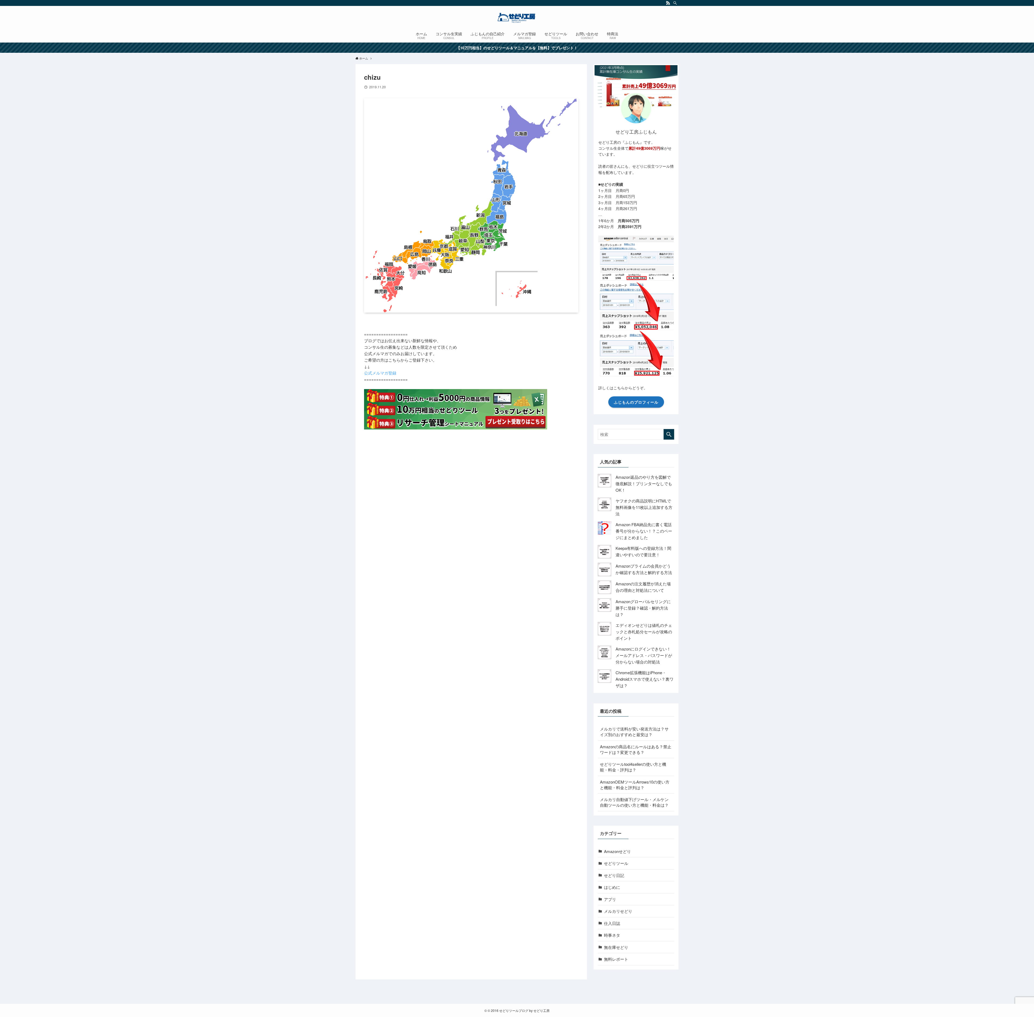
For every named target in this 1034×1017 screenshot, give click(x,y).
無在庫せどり (616, 947)
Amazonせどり (617, 851)
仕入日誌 (612, 923)
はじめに (612, 887)
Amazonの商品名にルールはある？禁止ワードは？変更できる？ (635, 749)
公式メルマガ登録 (380, 373)
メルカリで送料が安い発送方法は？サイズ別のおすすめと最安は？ (634, 731)
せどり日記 (614, 875)
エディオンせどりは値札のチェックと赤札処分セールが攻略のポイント (644, 631)
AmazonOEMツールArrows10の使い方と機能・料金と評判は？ (634, 784)
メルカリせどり (618, 911)
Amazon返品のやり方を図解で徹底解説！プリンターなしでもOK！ (644, 483)
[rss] (668, 3)
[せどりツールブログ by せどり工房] (517, 17)
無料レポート (616, 959)
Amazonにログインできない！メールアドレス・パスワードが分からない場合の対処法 (644, 655)
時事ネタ (612, 935)
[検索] (675, 3)
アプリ (610, 899)
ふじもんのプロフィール (636, 402)
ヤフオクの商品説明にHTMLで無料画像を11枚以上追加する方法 (644, 507)
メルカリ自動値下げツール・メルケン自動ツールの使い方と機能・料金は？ (634, 802)
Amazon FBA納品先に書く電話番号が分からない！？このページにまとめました (644, 531)
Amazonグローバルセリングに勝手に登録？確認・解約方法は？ (643, 608)
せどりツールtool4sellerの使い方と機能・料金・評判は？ (633, 767)
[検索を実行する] (668, 434)
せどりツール (616, 863)
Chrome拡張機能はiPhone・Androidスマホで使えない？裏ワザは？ (644, 679)
